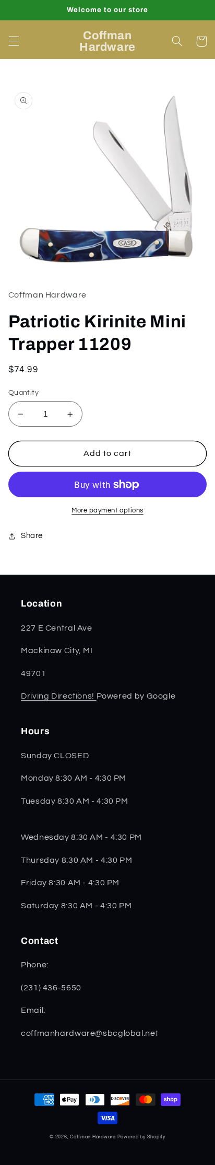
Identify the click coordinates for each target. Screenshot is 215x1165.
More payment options (107, 510)
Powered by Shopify (141, 1137)
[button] (14, 41)
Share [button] (32, 536)
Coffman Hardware (93, 1137)
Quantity (23, 392)
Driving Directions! (59, 696)
